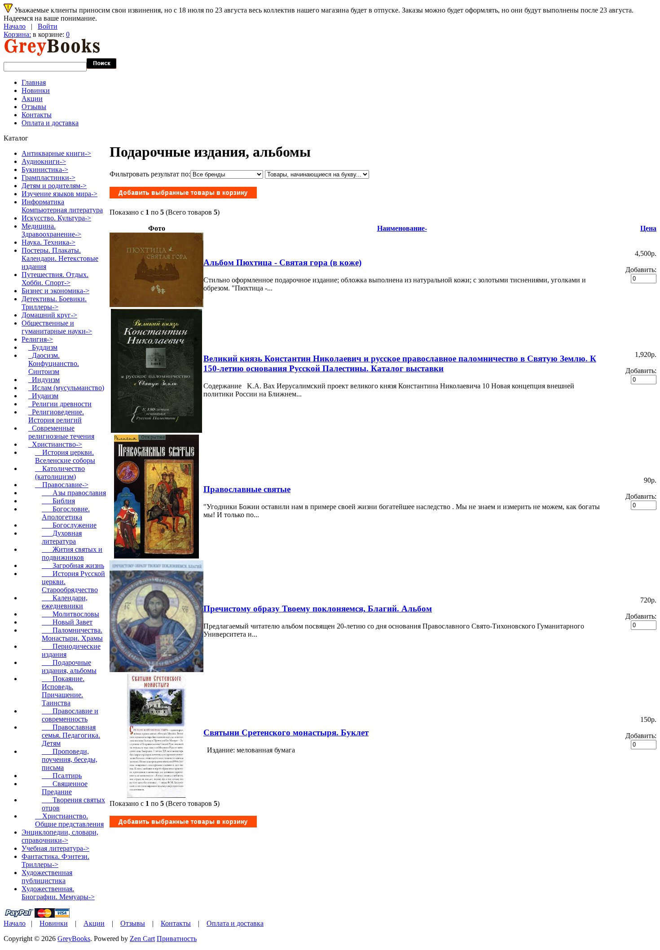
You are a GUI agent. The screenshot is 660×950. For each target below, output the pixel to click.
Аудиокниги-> (44, 161)
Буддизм (42, 347)
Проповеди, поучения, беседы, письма (69, 759)
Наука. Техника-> (48, 242)
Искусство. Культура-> (56, 218)
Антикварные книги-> (56, 153)
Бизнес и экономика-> (55, 291)
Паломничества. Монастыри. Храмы (72, 634)
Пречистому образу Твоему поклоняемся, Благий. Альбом (317, 608)
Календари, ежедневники (65, 602)
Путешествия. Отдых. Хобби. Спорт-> (55, 278)
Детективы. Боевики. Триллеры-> (54, 303)
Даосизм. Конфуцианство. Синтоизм (53, 363)
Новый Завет (67, 622)
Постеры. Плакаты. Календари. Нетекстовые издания (60, 258)
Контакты (37, 115)
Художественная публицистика (47, 876)
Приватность (177, 938)
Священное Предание (65, 788)
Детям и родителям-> (54, 185)
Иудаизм (43, 396)
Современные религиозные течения (61, 432)
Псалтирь (62, 775)
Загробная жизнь (73, 565)
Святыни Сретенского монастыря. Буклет (286, 732)
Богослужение (69, 525)
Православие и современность (70, 715)
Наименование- (402, 228)
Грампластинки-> (48, 177)
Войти (47, 26)
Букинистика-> (45, 169)
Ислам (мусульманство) (66, 387)
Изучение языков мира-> (59, 194)
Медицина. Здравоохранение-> (51, 230)
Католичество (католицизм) (60, 472)
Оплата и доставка (50, 123)
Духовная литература (62, 537)
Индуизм (44, 379)
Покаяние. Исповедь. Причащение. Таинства (63, 691)
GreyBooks (73, 938)
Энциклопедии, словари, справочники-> (60, 836)
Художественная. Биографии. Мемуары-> (58, 893)
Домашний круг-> (49, 315)
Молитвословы (70, 614)
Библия (58, 501)
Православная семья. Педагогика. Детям (71, 735)
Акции (32, 98)
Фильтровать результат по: (150, 174)
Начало (15, 26)
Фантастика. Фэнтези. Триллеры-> (55, 860)
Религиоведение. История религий (56, 416)
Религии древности (60, 404)
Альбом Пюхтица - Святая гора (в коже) (282, 262)
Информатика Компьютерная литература (62, 206)
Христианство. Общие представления (69, 820)
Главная (34, 82)
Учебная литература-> (55, 848)
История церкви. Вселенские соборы (65, 456)
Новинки (36, 90)
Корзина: (17, 34)
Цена (648, 228)
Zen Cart (142, 938)
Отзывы (34, 106)
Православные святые (246, 489)
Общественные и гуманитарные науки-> (57, 327)
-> (37, 339)
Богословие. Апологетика (66, 513)
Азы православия (74, 493)
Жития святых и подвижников (72, 553)
